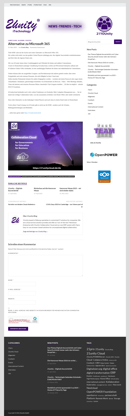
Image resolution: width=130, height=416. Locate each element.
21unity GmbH (24, 413)
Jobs (50, 5)
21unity (30, 5)
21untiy (117, 357)
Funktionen (96, 376)
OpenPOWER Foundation (101, 391)
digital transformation (98, 372)
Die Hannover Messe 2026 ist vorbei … (101, 62)
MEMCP (110, 385)
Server (111, 398)
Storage (117, 398)
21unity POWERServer (96, 357)
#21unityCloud (27, 176)
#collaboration (39, 176)
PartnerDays (101, 395)
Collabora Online (52, 176)
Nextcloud (92, 387)
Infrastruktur (115, 379)
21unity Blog (25, 47)
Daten (112, 363)
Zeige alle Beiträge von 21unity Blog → (35, 231)
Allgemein (21, 40)
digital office (110, 368)
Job (89, 114)
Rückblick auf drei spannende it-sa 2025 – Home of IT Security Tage (63, 389)
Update (95, 401)
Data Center (104, 363)
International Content (95, 107)
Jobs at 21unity (95, 143)
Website (11, 299)
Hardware (111, 376)
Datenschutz (91, 365)
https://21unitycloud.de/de (32, 113)
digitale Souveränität (66, 176)
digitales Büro (100, 365)
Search (118, 41)
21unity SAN (110, 357)
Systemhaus (90, 401)
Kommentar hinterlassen (37, 47)
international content (96, 382)
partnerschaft (111, 395)
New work (117, 385)
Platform (91, 398)
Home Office (105, 379)
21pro (45, 5)
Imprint (24, 5)
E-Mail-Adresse (14, 289)
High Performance (93, 379)
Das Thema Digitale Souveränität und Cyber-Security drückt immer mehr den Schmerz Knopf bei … (103, 56)
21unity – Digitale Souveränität (15, 189)
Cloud (89, 359)
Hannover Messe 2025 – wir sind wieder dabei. (70, 189)
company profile (113, 360)
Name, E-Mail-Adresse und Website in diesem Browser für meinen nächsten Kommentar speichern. (43, 311)
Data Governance (15, 5)
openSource (92, 395)
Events (90, 103)
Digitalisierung (94, 368)
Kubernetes (91, 385)
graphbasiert (104, 376)
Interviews (91, 110)
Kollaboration (112, 381)
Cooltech (28, 40)
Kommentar (13, 253)
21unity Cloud (38, 5)
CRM (97, 363)
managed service (102, 385)
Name (11, 280)
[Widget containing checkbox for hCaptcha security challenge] (23, 320)
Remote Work (102, 398)
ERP (113, 372)
